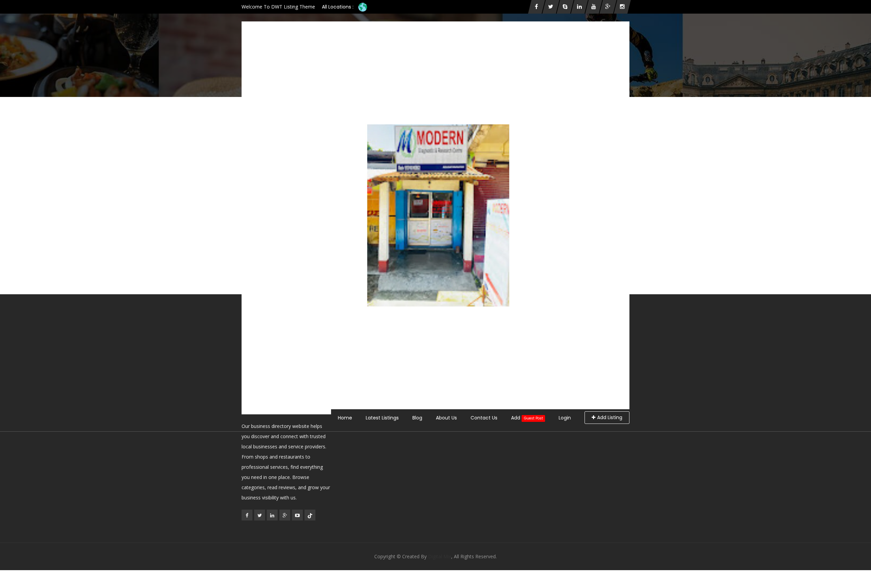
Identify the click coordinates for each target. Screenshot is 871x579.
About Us (446, 417)
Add (527, 417)
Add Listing (609, 417)
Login (565, 417)
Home (345, 417)
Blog (417, 417)
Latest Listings (382, 417)
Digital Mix (439, 556)
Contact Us (484, 417)
